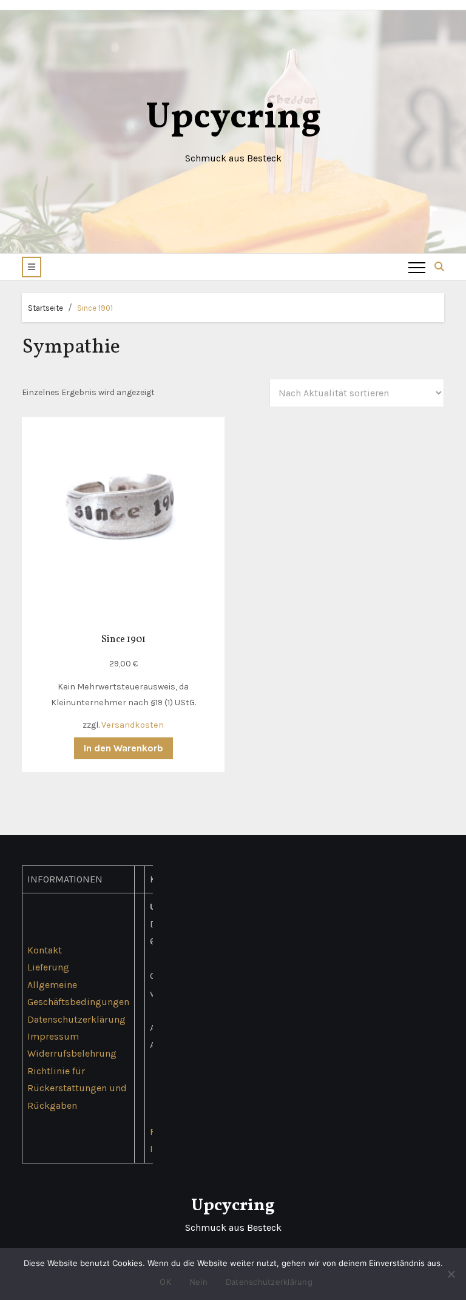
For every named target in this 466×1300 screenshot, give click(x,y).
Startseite (45, 308)
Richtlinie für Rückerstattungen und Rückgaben (77, 1088)
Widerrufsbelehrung (71, 1054)
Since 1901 (95, 308)
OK (165, 1282)
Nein (198, 1282)
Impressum (53, 1036)
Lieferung (48, 967)
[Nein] (451, 1274)
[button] (31, 267)
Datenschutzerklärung (76, 1019)
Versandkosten (132, 725)
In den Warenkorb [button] (123, 748)
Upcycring (233, 118)
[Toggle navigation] (416, 267)
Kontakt (44, 950)
